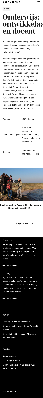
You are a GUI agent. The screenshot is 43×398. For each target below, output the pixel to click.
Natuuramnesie (9, 356)
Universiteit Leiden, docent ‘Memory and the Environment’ (20, 336)
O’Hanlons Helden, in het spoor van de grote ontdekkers (19, 367)
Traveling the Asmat (11, 360)
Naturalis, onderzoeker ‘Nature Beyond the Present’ (21, 328)
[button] (38, 2)
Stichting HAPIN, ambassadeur (16, 322)
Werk (6, 9)
